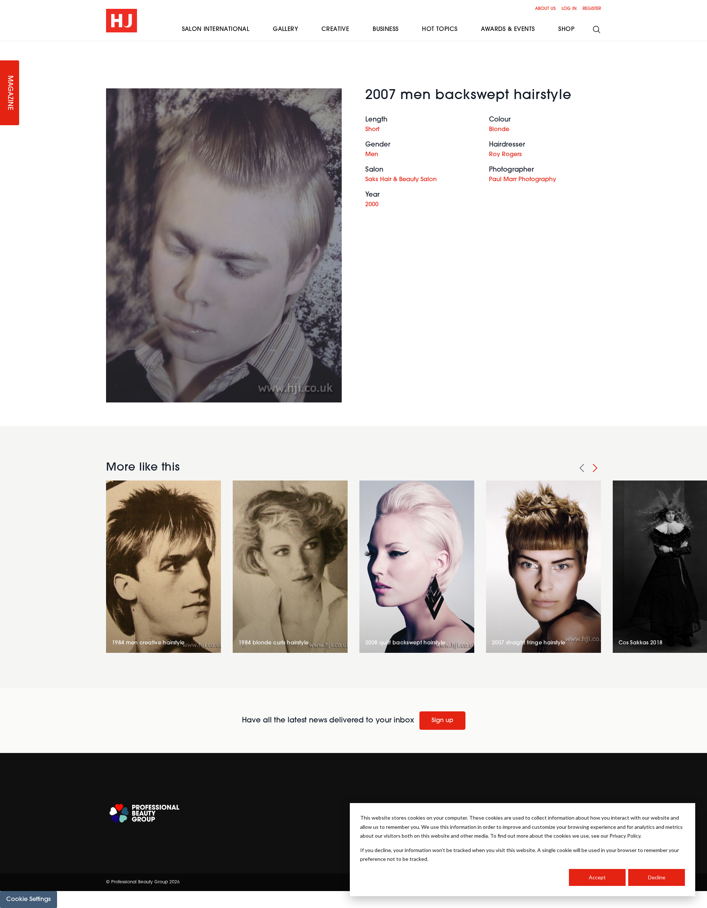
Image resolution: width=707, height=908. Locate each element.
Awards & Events (508, 29)
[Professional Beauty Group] (144, 813)
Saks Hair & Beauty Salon (401, 180)
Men (371, 155)
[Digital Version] (6, 45)
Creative (335, 29)
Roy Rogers (505, 155)
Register (592, 9)
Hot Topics (439, 29)
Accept (597, 877)
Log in (569, 9)
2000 (372, 205)
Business (385, 29)
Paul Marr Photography (522, 180)
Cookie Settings (28, 899)
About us (545, 9)
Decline (656, 877)
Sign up (442, 721)
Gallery (285, 29)
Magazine (9, 92)
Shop (566, 29)
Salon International (216, 29)
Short (372, 130)
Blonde (499, 130)
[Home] (121, 20)
